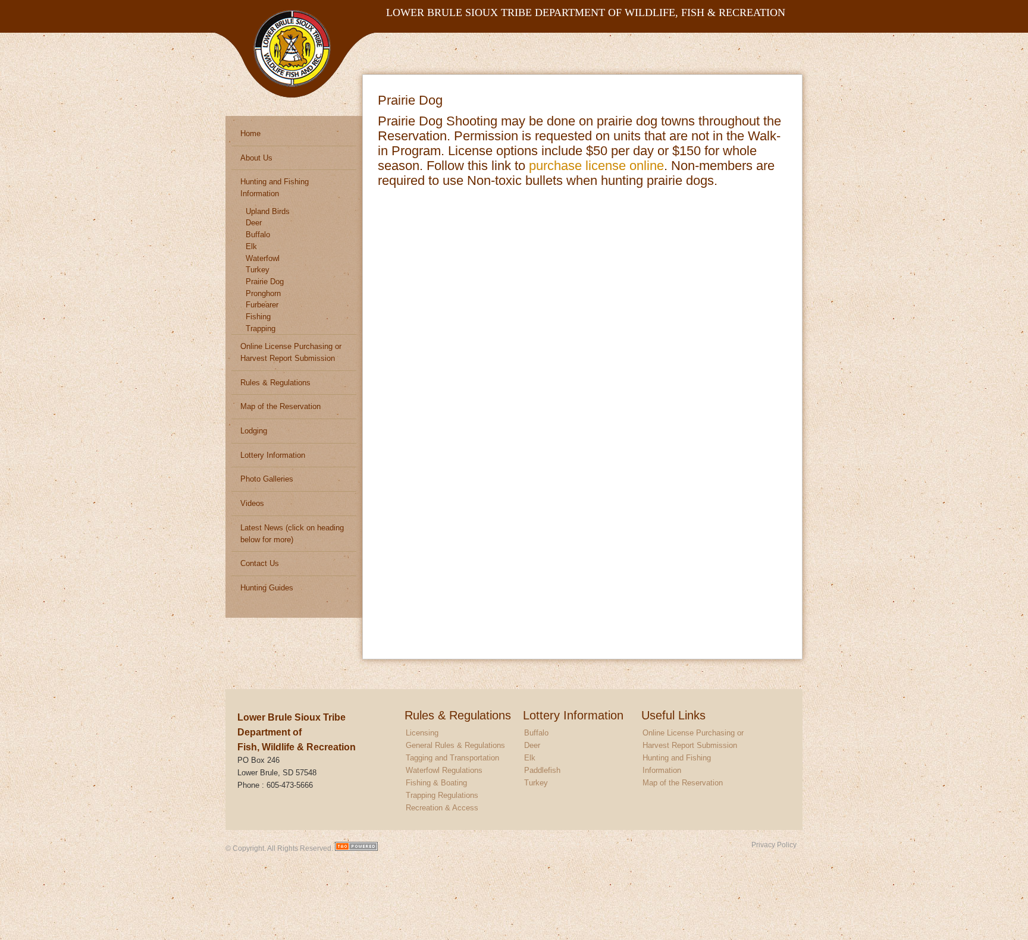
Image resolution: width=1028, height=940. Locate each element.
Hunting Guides (266, 587)
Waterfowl (263, 258)
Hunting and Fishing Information (274, 187)
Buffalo (258, 234)
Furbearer (262, 304)
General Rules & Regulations (455, 745)
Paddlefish (542, 770)
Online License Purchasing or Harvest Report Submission (290, 352)
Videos (252, 503)
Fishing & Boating (436, 782)
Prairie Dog (265, 281)
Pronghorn (263, 293)
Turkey (257, 269)
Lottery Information (272, 455)
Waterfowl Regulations (444, 770)
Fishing (258, 316)
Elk (251, 246)
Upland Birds (268, 211)
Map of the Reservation (280, 406)
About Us (256, 157)
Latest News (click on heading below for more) (292, 533)
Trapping (260, 328)
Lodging (253, 430)
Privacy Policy (774, 844)
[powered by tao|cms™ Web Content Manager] (356, 848)
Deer (254, 222)
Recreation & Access (442, 807)
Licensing (422, 732)
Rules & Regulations (275, 382)
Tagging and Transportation (452, 757)
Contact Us (259, 563)
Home (250, 133)
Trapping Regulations (442, 795)
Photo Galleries (266, 478)
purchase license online (596, 165)
